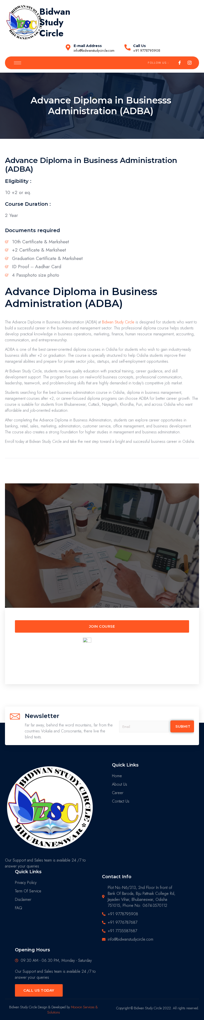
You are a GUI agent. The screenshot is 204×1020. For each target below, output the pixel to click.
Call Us (139, 46)
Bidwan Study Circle (118, 322)
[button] (102, 626)
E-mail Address (88, 46)
